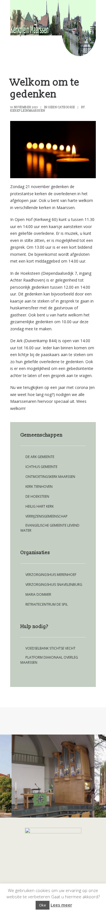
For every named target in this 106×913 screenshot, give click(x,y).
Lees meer (61, 905)
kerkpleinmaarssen (27, 110)
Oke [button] (42, 905)
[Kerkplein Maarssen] (53, 28)
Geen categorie (61, 107)
